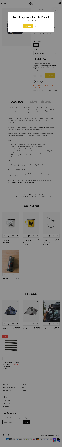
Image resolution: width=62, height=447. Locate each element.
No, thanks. (36, 26)
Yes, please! (28, 26)
